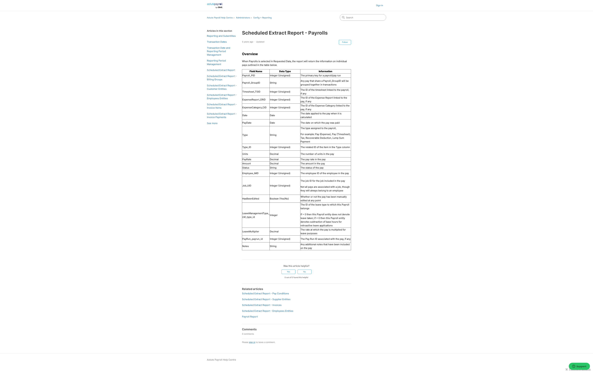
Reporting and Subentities (221, 35)
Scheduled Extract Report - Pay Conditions (265, 293)
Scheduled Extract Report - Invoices (262, 305)
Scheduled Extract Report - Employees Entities (222, 96)
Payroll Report (250, 316)
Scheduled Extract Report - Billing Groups (222, 78)
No (304, 272)
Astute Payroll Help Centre (220, 17)
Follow (345, 42)
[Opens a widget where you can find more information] (579, 366)
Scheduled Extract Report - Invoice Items (222, 106)
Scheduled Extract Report (221, 70)
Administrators (243, 17)
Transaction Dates (217, 41)
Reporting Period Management (216, 62)
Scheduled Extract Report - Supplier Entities (266, 299)
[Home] (215, 5)
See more (212, 123)
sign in (252, 342)
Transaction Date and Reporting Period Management (218, 51)
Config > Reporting (262, 17)
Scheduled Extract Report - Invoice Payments (222, 115)
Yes (288, 272)
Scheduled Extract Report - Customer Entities (222, 87)
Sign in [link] (379, 5)
